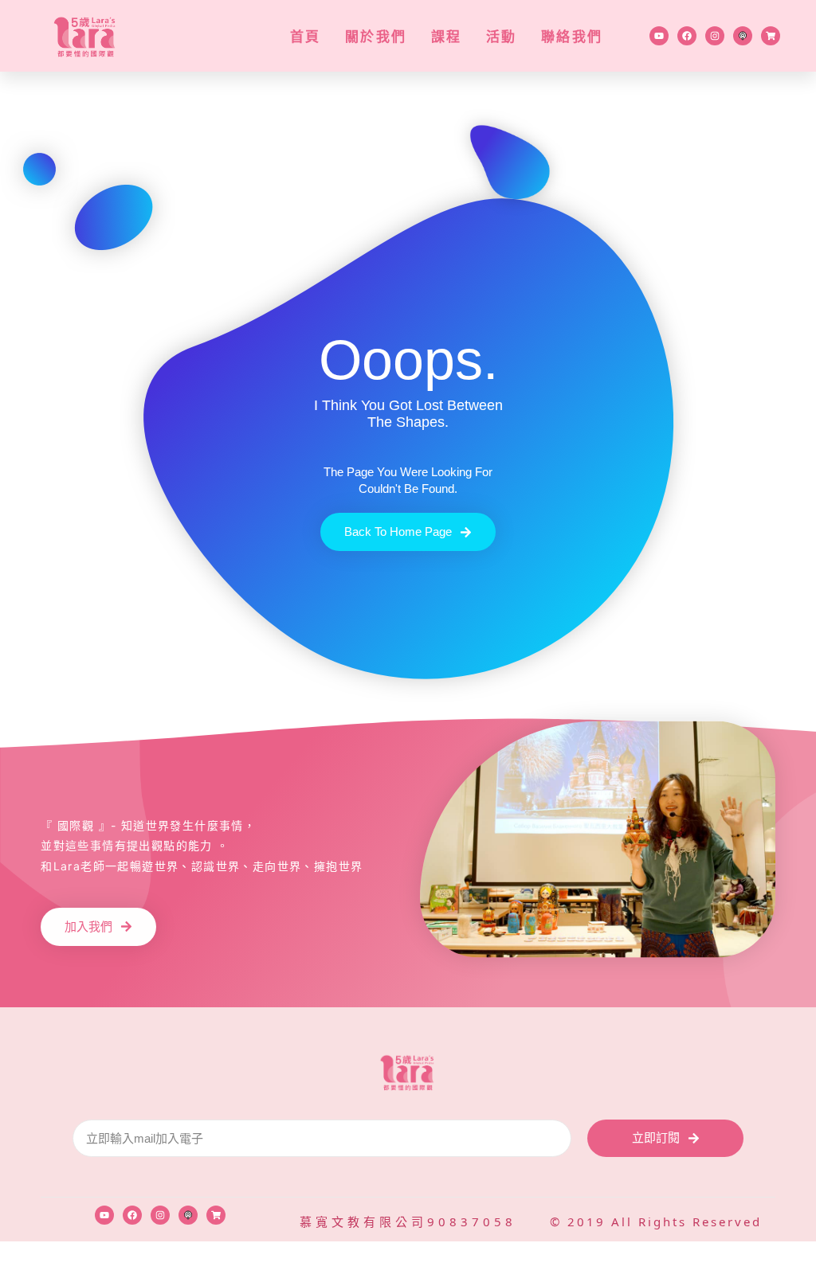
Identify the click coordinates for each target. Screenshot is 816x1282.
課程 (446, 36)
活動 (501, 36)
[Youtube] (659, 35)
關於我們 (376, 36)
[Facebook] (686, 35)
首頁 (305, 36)
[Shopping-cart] (770, 35)
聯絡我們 (572, 36)
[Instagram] (714, 35)
